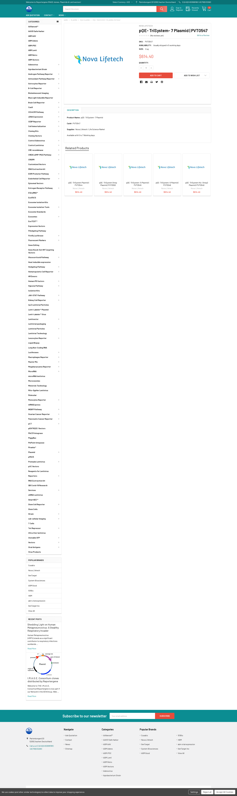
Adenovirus (33, 64)
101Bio (30, 590)
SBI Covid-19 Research (37, 485)
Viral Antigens (34, 547)
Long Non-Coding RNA (37, 348)
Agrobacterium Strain (37, 69)
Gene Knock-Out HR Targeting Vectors (41, 251)
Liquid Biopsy (33, 343)
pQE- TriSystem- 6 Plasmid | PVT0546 (167, 183)
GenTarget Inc (34, 606)
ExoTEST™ (32, 221)
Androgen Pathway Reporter (40, 74)
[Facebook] (141, 82)
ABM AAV (32, 36)
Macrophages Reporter (38, 357)
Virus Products (34, 552)
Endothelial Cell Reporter (39, 178)
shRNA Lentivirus (35, 495)
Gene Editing (33, 245)
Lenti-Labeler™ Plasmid (38, 310)
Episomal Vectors (35, 183)
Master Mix (33, 362)
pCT (30, 424)
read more (32, 648)
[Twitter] (157, 82)
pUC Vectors (33, 466)
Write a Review (203, 35)
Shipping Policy (95, 787)
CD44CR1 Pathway (36, 112)
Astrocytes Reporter (37, 83)
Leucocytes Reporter (37, 338)
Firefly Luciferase (35, 235)
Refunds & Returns (141, 787)
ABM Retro (32, 55)
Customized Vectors (37, 164)
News (61, 15)
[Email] (146, 82)
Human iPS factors (36, 281)
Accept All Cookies (224, 792)
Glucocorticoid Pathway (38, 257)
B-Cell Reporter (35, 88)
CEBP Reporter (34, 121)
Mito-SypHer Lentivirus (38, 390)
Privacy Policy (188, 787)
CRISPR (31, 159)
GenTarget (32, 575)
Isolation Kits (34, 291)
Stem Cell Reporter (36, 504)
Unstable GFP (34, 538)
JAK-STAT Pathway (36, 295)
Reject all (207, 792)
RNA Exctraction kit (36, 481)
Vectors (31, 542)
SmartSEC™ (33, 500)
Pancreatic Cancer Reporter (40, 419)
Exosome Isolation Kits (38, 202)
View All (31, 611)
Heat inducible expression (39, 262)
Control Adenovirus (36, 140)
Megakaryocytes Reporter (39, 367)
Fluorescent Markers (37, 240)
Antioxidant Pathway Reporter (41, 79)
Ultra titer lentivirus (37, 533)
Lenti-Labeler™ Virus (37, 314)
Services (32, 490)
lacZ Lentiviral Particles (38, 305)
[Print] (151, 82)
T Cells (31, 523)
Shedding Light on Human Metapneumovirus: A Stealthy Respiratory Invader (43, 627)
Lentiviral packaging (37, 324)
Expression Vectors (36, 226)
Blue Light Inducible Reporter (40, 98)
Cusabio (31, 565)
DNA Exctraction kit (36, 169)
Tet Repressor (34, 528)
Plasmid (31, 452)
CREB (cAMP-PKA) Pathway (39, 155)
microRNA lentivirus (36, 376)
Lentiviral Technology (37, 333)
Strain (31, 514)
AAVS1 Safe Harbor (36, 31)
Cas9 (30, 107)
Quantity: (144, 62)
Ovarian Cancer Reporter (39, 414)
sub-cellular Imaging (37, 519)
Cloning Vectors (35, 136)
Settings (194, 792)
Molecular (32, 395)
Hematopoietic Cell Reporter (40, 272)
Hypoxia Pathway (35, 286)
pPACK (31, 457)
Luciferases (33, 352)
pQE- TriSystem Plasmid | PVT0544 (78, 183)
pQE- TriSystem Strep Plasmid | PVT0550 (108, 183)
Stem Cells (33, 509)
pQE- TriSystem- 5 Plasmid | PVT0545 (137, 183)
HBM (30, 595)
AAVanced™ (33, 26)
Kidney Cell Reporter (37, 300)
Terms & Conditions (49, 787)
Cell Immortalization (37, 126)
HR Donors (32, 276)
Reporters (32, 476)
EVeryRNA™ (33, 193)
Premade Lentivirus (36, 462)
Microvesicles (34, 381)
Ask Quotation (33, 15)
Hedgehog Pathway (36, 267)
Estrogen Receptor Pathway (40, 188)
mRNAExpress (34, 405)
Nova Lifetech (34, 570)
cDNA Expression (35, 117)
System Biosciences (36, 580)
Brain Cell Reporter (36, 102)
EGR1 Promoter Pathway (38, 174)
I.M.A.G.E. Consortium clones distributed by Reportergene (43, 680)
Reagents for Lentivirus (38, 471)
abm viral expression (36, 601)
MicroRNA (32, 371)
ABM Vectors (33, 60)
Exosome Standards (37, 212)
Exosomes (32, 216)
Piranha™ (32, 447)
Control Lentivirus (36, 145)
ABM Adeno (33, 41)
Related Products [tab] (77, 148)
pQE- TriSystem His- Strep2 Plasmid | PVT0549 (196, 183)
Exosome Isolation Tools (38, 207)
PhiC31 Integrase (35, 433)
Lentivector (33, 319)
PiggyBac (32, 438)
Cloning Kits (33, 131)
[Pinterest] (162, 82)
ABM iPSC (32, 45)
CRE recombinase (35, 150)
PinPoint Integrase (36, 443)
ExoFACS (32, 197)
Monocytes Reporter (37, 400)
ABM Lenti (32, 50)
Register (179, 10)
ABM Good (32, 585)
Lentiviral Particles (36, 329)
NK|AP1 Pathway (35, 409)
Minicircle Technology (37, 386)
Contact (48, 15)
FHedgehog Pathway (37, 231)
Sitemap (68, 748)
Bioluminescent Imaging (38, 93)
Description (73, 110)
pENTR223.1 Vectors (36, 428)
